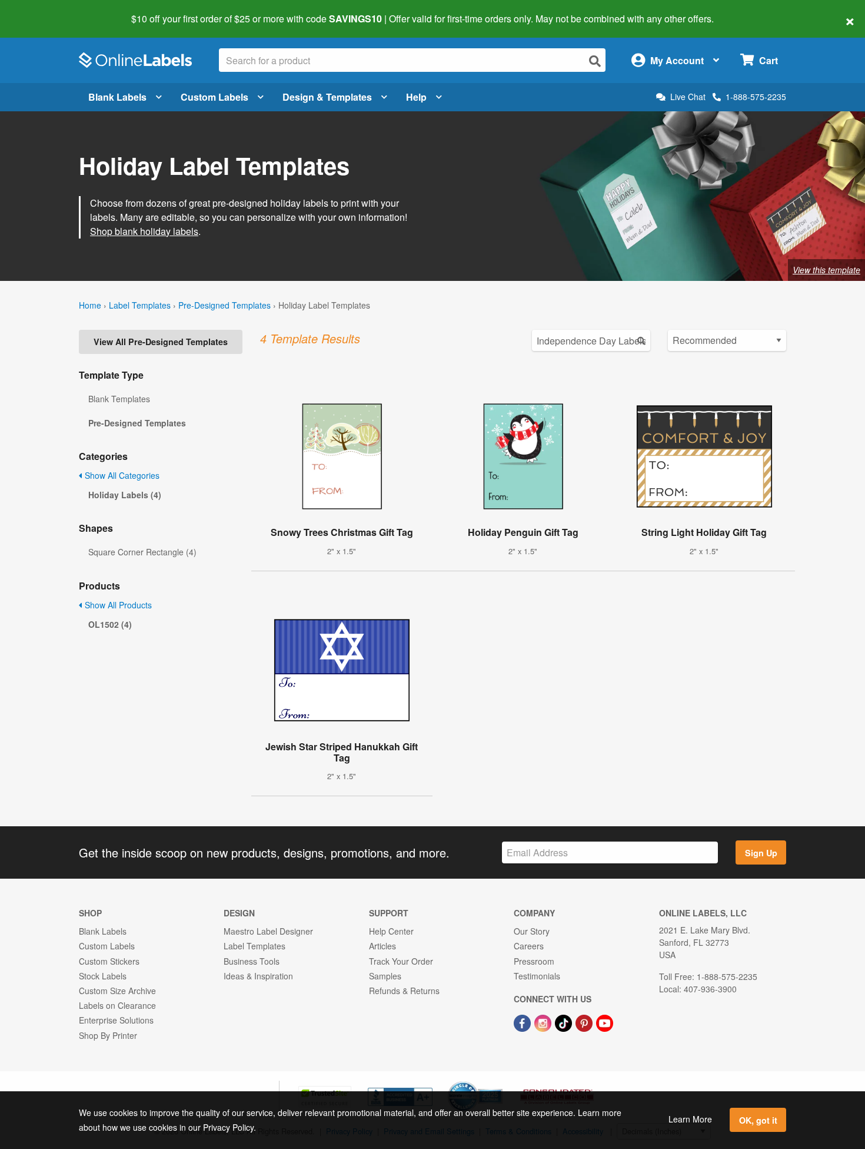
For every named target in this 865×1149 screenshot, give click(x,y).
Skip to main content (43, 10)
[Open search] (595, 61)
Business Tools (252, 961)
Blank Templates (119, 399)
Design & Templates (327, 97)
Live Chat (688, 96)
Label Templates (140, 305)
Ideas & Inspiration (258, 976)
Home (90, 305)
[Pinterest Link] (585, 1022)
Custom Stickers (109, 961)
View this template (826, 270)
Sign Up (761, 853)
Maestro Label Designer (268, 931)
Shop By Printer (108, 1035)
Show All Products (117, 605)
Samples (385, 976)
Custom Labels (214, 97)
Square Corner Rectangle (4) (142, 552)
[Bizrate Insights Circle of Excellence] (498, 1082)
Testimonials (537, 976)
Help (416, 97)
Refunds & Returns (404, 990)
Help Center (391, 931)
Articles (382, 946)
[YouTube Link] (604, 1022)
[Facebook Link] (523, 1022)
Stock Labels (103, 976)
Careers (529, 946)
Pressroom (534, 961)
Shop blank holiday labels (144, 231)
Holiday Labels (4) (124, 495)
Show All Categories (120, 475)
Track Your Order (401, 961)
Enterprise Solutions (116, 1020)
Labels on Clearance (117, 1005)
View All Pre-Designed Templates (161, 341)
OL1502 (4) (110, 624)
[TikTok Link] (564, 1022)
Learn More (690, 1119)
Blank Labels (117, 97)
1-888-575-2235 (756, 96)
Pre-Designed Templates (224, 305)
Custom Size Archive (117, 990)
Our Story (532, 931)
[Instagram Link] (544, 1022)
